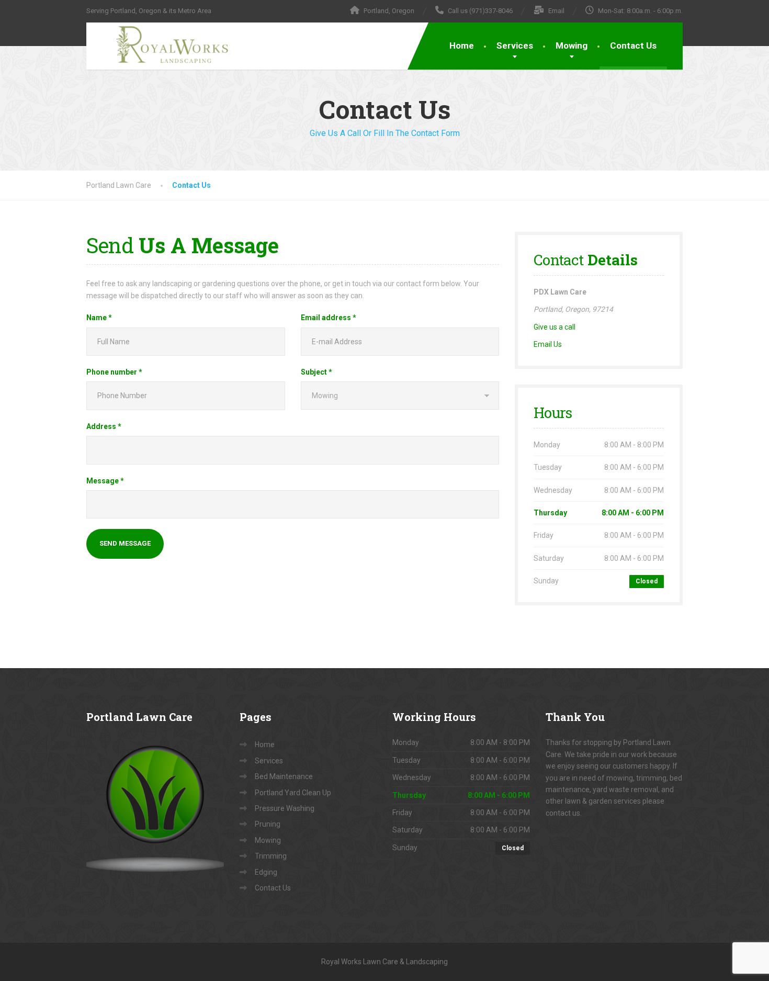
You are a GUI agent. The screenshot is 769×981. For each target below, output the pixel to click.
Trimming (271, 856)
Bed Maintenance (284, 776)
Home (461, 45)
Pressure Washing (284, 808)
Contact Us (633, 45)
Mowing (571, 45)
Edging (266, 872)
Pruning (267, 824)
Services (514, 45)
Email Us (548, 344)
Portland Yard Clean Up (293, 792)
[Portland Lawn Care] (162, 43)
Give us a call (554, 327)
